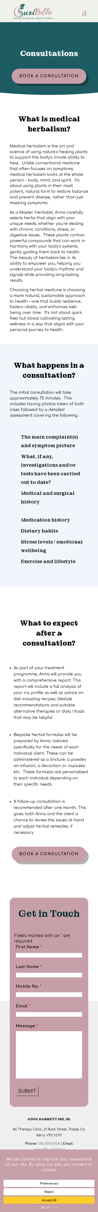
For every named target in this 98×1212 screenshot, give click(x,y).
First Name (29, 947)
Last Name (29, 966)
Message (27, 1026)
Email (23, 1006)
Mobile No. (29, 986)
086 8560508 (49, 1143)
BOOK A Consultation (49, 76)
